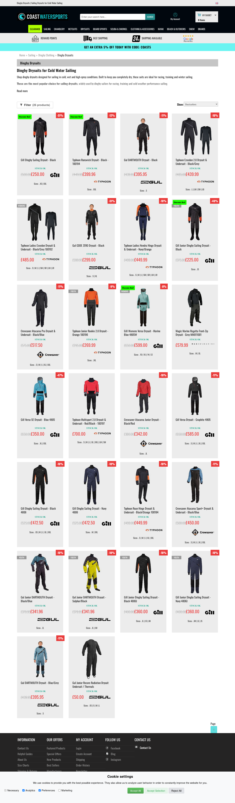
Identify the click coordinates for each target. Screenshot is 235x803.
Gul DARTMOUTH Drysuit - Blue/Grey (40, 683)
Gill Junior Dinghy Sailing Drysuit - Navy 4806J (193, 599)
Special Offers (54, 754)
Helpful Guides (25, 754)
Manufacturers (54, 771)
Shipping (80, 759)
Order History (83, 765)
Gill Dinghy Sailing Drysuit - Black (38, 160)
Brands (201, 29)
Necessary (13, 790)
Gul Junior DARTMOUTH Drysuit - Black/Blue (37, 599)
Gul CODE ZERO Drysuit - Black (88, 245)
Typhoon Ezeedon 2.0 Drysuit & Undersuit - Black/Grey (191, 162)
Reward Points (48, 38)
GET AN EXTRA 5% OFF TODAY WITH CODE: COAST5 (117, 47)
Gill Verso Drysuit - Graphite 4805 (193, 420)
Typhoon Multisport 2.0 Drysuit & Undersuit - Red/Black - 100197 (89, 421)
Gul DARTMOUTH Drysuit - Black (140, 160)
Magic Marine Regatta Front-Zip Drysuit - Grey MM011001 (192, 333)
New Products (54, 759)
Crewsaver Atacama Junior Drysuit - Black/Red (142, 421)
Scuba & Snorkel (118, 29)
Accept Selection (156, 790)
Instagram (116, 759)
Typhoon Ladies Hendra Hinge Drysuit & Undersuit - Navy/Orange (143, 247)
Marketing (66, 790)
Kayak (161, 29)
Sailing (47, 29)
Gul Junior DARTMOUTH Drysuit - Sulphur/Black (89, 599)
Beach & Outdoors (176, 29)
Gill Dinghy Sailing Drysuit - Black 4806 (38, 510)
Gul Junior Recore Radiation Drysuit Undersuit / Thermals (90, 685)
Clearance (35, 29)
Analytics (30, 790)
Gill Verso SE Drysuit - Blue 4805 (38, 420)
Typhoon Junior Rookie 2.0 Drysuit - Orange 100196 (90, 333)
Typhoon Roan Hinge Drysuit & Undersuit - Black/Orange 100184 (141, 510)
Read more (22, 91)
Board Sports (100, 29)
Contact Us (23, 748)
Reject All (176, 790)
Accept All (135, 790)
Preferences (48, 790)
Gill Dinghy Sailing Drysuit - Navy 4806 (89, 510)
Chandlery (59, 29)
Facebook (115, 748)
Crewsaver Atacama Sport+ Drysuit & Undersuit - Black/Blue (194, 510)
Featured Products (56, 748)
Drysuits (85, 29)
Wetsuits (72, 29)
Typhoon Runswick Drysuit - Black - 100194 (90, 162)
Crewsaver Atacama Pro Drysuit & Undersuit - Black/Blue (38, 333)
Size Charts (23, 765)
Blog (113, 754)
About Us (22, 759)
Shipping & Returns (27, 771)
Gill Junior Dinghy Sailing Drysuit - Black (193, 247)
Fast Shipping (100, 38)
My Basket (206, 15)
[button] (150, 17)
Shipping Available (151, 38)
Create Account (84, 754)
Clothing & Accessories (142, 29)
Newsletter (81, 771)
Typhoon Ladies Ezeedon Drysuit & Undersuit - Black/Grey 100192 (38, 247)
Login (78, 748)
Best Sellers (53, 765)
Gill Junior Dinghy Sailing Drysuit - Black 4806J (141, 599)
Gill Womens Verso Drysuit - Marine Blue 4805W (142, 333)
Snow (192, 29)
